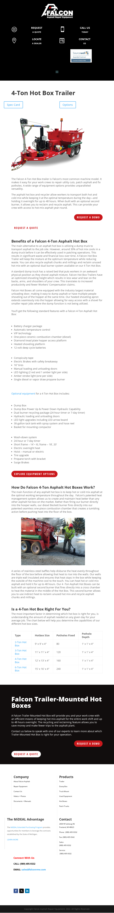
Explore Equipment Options (34, 474)
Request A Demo (88, 217)
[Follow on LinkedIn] (27, 891)
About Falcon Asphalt (22, 781)
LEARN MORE (12, 839)
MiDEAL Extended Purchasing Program (27, 827)
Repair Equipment (20, 786)
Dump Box (63, 786)
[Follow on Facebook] (15, 891)
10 (61, 559)
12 (66, 559)
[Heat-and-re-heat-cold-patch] (53, 564)
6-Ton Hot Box (20, 669)
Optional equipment (23, 393)
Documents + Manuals (22, 801)
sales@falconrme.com (34, 869)
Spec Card (13, 105)
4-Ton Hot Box (20, 660)
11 (63, 559)
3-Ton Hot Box (20, 652)
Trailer (61, 781)
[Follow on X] (21, 891)
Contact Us (18, 791)
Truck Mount (64, 791)
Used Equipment (65, 796)
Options (68, 105)
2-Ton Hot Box (20, 643)
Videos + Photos (20, 796)
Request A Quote (26, 228)
